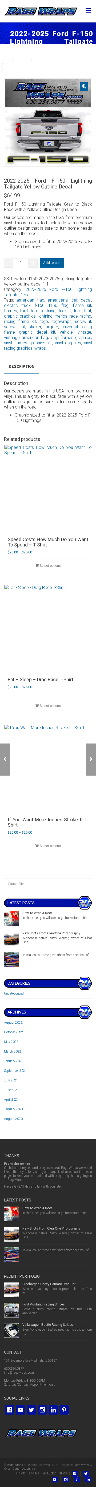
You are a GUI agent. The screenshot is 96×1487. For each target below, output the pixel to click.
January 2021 (13, 1109)
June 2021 (11, 1090)
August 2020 (13, 1119)
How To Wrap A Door (37, 913)
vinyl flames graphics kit (28, 342)
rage (43, 321)
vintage (84, 332)
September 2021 (15, 1071)
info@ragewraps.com (19, 1372)
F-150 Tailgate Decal (54, 59)
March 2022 (12, 1051)
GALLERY (49, 1473)
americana (58, 300)
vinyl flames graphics (71, 337)
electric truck (17, 305)
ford (24, 310)
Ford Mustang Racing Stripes (43, 1304)
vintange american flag (26, 337)
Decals (23, 59)
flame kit (82, 305)
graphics (28, 316)
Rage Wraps (15, 1465)
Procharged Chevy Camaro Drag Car (48, 1284)
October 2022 (13, 1032)
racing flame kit (20, 321)
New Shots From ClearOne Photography (51, 933)
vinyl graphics (68, 342)
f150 (53, 305)
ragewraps (61, 321)
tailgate (51, 326)
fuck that (82, 310)
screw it (83, 321)
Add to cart (52, 263)
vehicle (66, 332)
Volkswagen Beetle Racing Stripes (47, 1325)
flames (10, 310)
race (73, 316)
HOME (20, 1473)
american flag (30, 300)
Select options (50, 566)
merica (60, 316)
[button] (84, 86)
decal (86, 300)
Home (5, 59)
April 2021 (11, 1099)
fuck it (65, 310)
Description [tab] (21, 366)
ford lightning (43, 310)
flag (65, 305)
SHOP (63, 1473)
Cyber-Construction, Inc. (20, 1468)
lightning (45, 316)
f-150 (40, 305)
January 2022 (13, 1061)
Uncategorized (14, 993)
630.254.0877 (14, 1368)
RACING (34, 1473)
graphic (11, 316)
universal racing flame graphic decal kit (48, 329)
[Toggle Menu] (88, 11)
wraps (40, 348)
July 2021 (11, 1080)
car (74, 300)
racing (85, 316)
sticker (35, 326)
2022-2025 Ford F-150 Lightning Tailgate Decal (49, 64)
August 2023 (13, 1022)
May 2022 (11, 1042)
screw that (14, 326)
